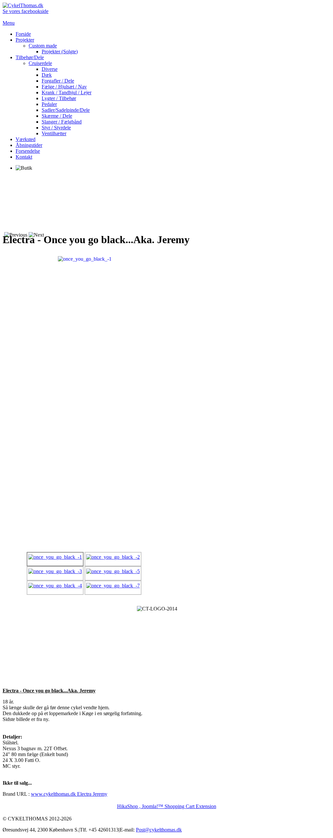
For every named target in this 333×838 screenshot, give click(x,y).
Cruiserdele (40, 63)
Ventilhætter (54, 133)
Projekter (25, 40)
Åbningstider (29, 145)
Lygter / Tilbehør (59, 98)
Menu (9, 23)
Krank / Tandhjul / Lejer (66, 92)
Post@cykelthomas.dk (159, 829)
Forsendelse (28, 151)
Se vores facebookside (25, 11)
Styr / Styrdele (56, 127)
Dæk (47, 75)
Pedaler (49, 104)
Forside (23, 34)
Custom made (43, 45)
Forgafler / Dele (58, 81)
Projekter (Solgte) (60, 51)
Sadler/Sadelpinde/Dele (66, 110)
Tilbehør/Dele (30, 57)
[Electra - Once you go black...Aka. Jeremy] (85, 258)
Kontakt (24, 157)
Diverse (50, 69)
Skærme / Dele (57, 116)
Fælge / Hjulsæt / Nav (64, 86)
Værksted (25, 139)
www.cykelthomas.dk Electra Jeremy (69, 794)
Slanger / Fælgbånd (62, 121)
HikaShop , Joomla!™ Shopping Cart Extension (166, 806)
